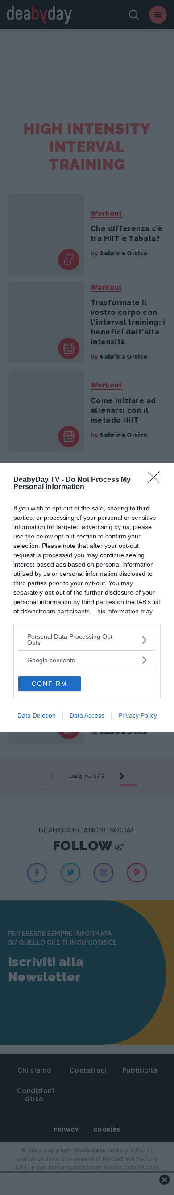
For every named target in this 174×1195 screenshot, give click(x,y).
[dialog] (87, 597)
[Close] (156, 480)
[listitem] (87, 639)
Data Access (87, 715)
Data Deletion (36, 715)
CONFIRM (49, 683)
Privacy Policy (137, 715)
